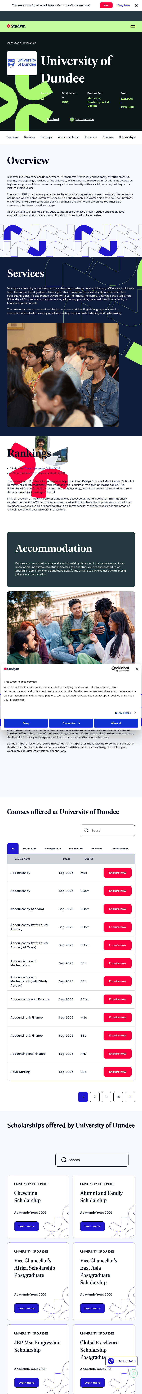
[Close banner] (137, 669)
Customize (69, 723)
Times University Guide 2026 (42, 468)
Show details (123, 712)
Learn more (26, 1226)
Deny (26, 723)
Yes (106, 5)
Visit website (85, 119)
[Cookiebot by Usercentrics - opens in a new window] (114, 669)
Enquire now (117, 872)
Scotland (52, 119)
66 (118, 1097)
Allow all (116, 723)
